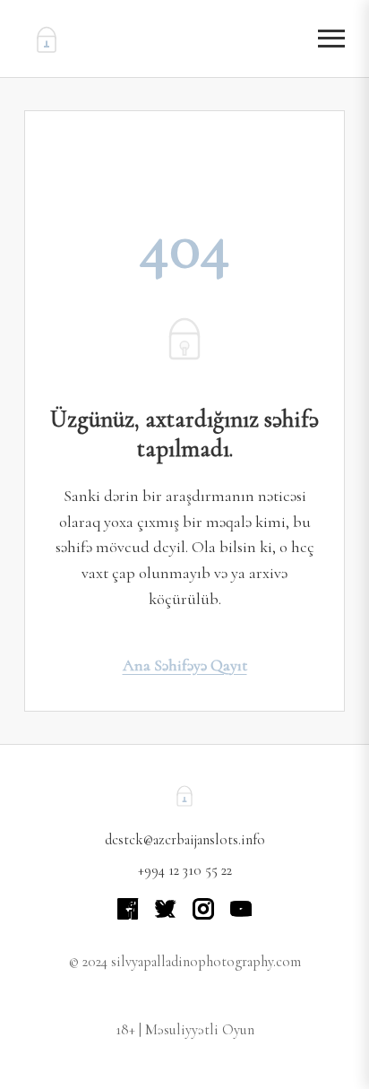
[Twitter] (165, 909)
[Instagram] (203, 909)
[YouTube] (241, 909)
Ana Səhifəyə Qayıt (185, 665)
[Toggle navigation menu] (331, 39)
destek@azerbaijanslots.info (185, 840)
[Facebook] (128, 909)
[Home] (46, 38)
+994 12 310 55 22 (185, 870)
